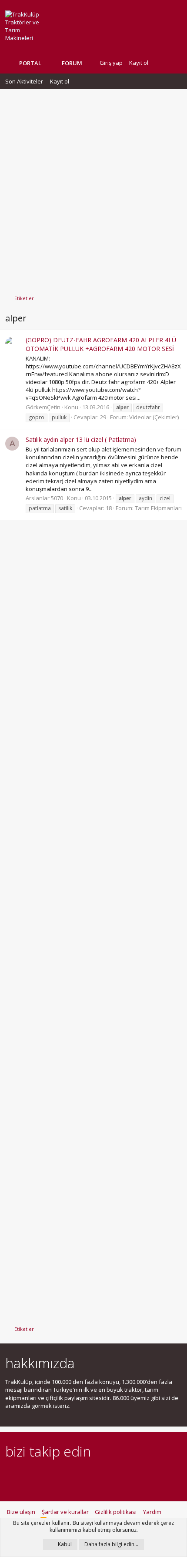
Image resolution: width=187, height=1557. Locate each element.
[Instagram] (25, 1475)
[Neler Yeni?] (161, 63)
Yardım (152, 1512)
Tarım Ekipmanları (158, 508)
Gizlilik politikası (116, 1512)
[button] (88, 63)
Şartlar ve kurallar (65, 1512)
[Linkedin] (41, 1475)
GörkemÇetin (43, 407)
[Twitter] (86, 1475)
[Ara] (175, 63)
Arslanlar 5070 (44, 498)
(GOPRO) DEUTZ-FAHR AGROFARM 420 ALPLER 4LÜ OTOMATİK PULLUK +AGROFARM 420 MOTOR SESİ (101, 344)
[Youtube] (102, 1475)
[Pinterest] (56, 1475)
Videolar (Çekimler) (154, 417)
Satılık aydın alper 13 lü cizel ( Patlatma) (81, 439)
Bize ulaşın (21, 1512)
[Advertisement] (93, 187)
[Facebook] (10, 1475)
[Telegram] (71, 1475)
